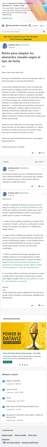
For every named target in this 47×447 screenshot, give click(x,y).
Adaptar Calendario (13, 381)
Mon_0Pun (20, 401)
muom (18, 409)
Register (35, 25)
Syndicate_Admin (14, 45)
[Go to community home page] (16, 26)
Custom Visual (11, 389)
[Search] (30, 25)
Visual (8, 398)
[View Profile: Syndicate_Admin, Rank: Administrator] (4, 46)
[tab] (22, 365)
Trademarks (5, 439)
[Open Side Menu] (3, 25)
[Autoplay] (20, 365)
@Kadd (9, 199)
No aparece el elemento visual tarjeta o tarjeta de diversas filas (24, 416)
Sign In (42, 25)
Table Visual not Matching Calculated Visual (22, 406)
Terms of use (32, 435)
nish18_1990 (19, 392)
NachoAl (18, 384)
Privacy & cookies (20, 435)
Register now (7, 18)
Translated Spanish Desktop (11, 31)
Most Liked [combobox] (39, 162)
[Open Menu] (43, 31)
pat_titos (20, 420)
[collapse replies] (23, 166)
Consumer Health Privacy (30, 442)
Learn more (28, 39)
